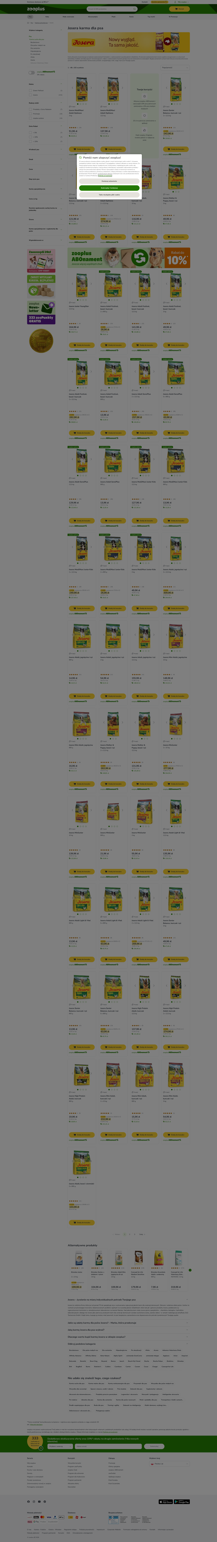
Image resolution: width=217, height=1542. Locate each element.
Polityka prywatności (105, 176)
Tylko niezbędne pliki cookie (109, 195)
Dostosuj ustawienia (109, 181)
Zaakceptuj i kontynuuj (109, 188)
